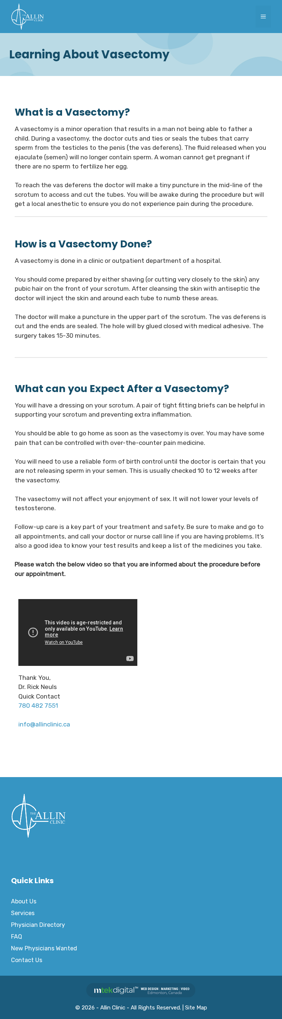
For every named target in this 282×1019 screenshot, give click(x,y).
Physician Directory (38, 924)
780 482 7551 (38, 705)
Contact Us (26, 960)
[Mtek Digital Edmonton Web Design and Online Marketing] (141, 995)
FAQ (16, 936)
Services (23, 913)
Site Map (196, 1007)
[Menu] (263, 17)
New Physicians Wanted (44, 948)
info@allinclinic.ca (44, 724)
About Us (23, 901)
